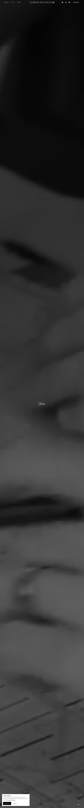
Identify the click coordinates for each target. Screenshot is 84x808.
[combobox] (76, 2)
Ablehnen (15, 803)
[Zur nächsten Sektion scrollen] (78, 804)
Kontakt (19, 2)
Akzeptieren (7, 803)
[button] (7, 2)
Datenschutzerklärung (10, 800)
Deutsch (77, 2)
